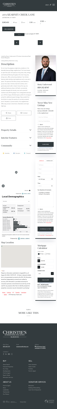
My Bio (44, 91)
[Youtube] (9, 354)
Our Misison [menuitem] (6, 394)
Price (39, 258)
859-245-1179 (50, 4)
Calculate (45, 280)
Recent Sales (45, 90)
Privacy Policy (48, 137)
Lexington (23, 292)
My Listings (40, 90)
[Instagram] (12, 354)
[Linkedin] (6, 354)
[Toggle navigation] (53, 4)
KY (13, 292)
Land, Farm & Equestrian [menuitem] (34, 390)
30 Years (42, 253)
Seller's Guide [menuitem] (31, 366)
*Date (39, 176)
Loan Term (41, 251)
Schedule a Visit (50, 160)
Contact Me (40, 91)
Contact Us (41, 160)
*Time (39, 183)
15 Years (48, 253)
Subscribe (45, 144)
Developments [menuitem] (6, 371)
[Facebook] (3, 354)
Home (3, 292)
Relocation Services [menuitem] (8, 377)
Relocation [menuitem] (31, 385)
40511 (5, 294)
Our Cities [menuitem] (5, 369)
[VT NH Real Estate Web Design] (49, 402)
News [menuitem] (4, 388)
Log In (47, 4)
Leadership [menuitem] (6, 390)
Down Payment (42, 264)
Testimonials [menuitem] (6, 392)
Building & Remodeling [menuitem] (34, 388)
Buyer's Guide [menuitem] (6, 375)
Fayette (18, 292)
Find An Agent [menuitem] (6, 373)
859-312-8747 (43, 87)
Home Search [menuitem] (6, 364)
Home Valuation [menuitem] (32, 364)
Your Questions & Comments (44, 190)
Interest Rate (41, 270)
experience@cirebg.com (22, 346)
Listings (9, 292)
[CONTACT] (8, 29)
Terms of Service (48, 235)
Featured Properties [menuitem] (8, 366)
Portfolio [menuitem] (30, 369)
